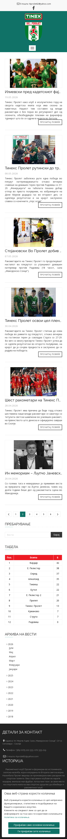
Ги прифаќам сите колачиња (34, 831)
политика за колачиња (16, 817)
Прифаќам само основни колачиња (34, 824)
